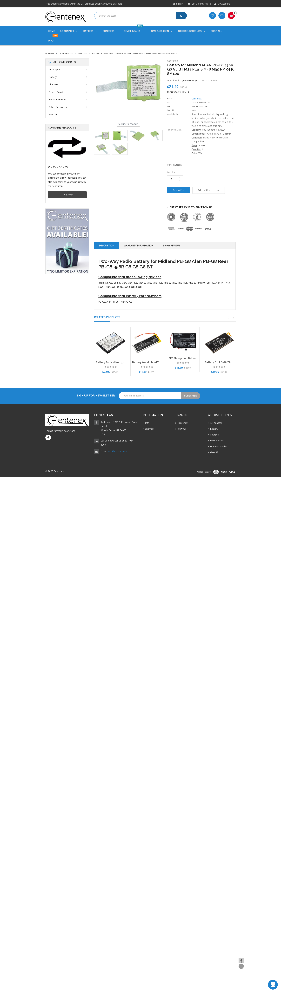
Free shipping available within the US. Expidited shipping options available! (84, 3)
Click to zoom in (129, 123)
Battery (88, 30)
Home (51, 30)
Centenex (182, 422)
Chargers (109, 30)
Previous (228, 317)
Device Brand (133, 29)
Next (233, 317)
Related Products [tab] (107, 317)
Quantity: (171, 172)
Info (52, 39)
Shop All (216, 30)
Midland (82, 53)
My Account (224, 3)
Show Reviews (171, 245)
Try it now (67, 194)
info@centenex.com (118, 451)
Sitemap (149, 428)
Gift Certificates (199, 3)
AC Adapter (67, 30)
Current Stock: (175, 165)
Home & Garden (159, 30)
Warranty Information (138, 245)
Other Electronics (190, 30)
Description (106, 245)
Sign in (179, 3)
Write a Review (209, 80)
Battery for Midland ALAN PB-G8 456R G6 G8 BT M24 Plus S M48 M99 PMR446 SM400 (134, 53)
